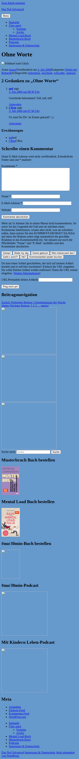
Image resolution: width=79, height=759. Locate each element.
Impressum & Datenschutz (24, 45)
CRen (12, 107)
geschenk (47, 73)
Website (6, 209)
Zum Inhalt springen (13, 3)
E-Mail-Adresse (11, 203)
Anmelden (15, 707)
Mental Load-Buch (20, 35)
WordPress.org (17, 716)
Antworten (15, 104)
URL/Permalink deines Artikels (19, 279)
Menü (6, 16)
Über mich (15, 25)
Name (6, 196)
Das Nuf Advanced (12, 9)
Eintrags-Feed (17, 710)
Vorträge (21, 28)
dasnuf (13, 69)
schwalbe (59, 73)
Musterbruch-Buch (20, 38)
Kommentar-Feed (19, 713)
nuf (11, 88)
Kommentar (9, 166)
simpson (71, 73)
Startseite (14, 22)
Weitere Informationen (26, 273)
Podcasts (14, 42)
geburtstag (34, 73)
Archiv (20, 32)
